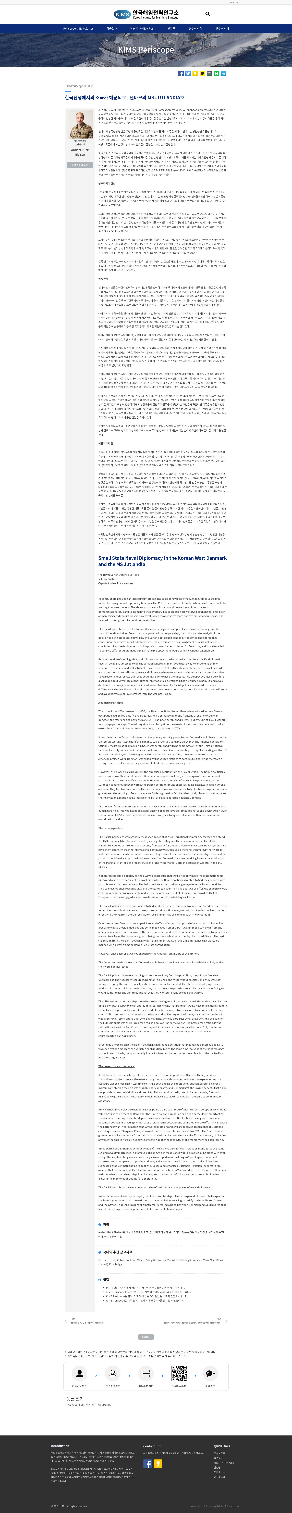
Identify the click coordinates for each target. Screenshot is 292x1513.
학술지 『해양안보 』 (224, 1462)
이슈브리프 (219, 1453)
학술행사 (112, 28)
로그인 (95, 1405)
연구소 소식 (195, 28)
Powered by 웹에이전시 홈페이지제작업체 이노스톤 (215, 1506)
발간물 (171, 28)
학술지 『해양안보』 (142, 28)
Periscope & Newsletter (78, 28)
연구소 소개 (222, 28)
